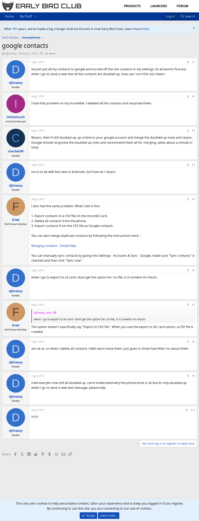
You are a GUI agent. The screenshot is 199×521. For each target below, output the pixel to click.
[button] (35, 16)
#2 (193, 96)
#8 (193, 341)
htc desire (50, 53)
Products (132, 6)
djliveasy (11, 53)
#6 (193, 270)
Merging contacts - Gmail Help (53, 246)
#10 (193, 410)
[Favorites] (162, 13)
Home (9, 16)
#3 (193, 130)
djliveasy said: (43, 312)
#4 (193, 165)
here (145, 29)
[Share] (188, 62)
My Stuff (26, 16)
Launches (158, 6)
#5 (193, 199)
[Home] (158, 13)
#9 (193, 376)
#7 (193, 304)
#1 (193, 62)
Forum (182, 6)
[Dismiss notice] (193, 29)
